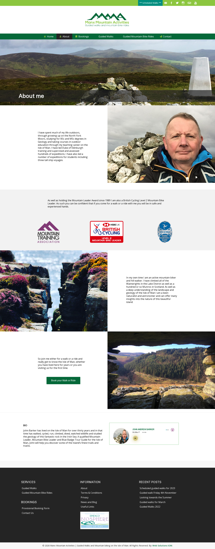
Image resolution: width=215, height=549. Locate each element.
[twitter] (177, 3)
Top (208, 542)
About (66, 36)
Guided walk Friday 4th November (158, 492)
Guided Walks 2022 (150, 506)
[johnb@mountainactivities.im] (165, 3)
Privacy (84, 497)
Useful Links (87, 506)
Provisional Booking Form (35, 508)
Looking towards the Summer (156, 497)
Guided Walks (106, 36)
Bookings (83, 36)
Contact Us (28, 513)
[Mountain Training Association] (172, 430)
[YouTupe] (195, 3)
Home (50, 36)
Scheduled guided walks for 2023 (157, 488)
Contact (167, 36)
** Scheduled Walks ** (150, 2)
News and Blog (89, 502)
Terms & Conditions (91, 492)
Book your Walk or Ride (63, 380)
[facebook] (171, 3)
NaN (115, 445)
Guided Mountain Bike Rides (138, 36)
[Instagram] (183, 3)
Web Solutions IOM (162, 545)
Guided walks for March (152, 502)
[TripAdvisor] (189, 3)
